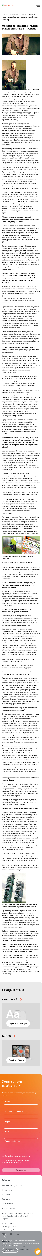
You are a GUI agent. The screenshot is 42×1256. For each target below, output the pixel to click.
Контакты (6, 1199)
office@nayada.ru (10, 1230)
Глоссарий (10, 999)
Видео (7, 1036)
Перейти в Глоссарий (18, 1023)
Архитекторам (8, 1208)
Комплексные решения (12, 1185)
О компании (7, 1204)
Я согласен (10, 1250)
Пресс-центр (14, 14)
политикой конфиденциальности (13, 1243)
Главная (5, 14)
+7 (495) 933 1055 (9, 1224)
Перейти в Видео (16, 1060)
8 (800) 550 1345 (9, 1227)
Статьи (23, 14)
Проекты (6, 1194)
